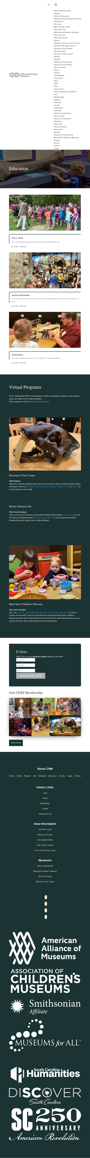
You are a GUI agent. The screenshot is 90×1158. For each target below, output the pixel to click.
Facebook (30, 487)
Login (69, 776)
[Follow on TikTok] (46, 917)
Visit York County (45, 829)
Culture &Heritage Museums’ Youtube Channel (52, 487)
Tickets (78, 776)
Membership (45, 803)
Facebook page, (69, 515)
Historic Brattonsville (45, 866)
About (19, 776)
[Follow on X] (46, 904)
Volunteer (42, 776)
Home (11, 776)
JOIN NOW (16, 743)
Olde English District (45, 840)
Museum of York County (45, 882)
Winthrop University (44, 835)
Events (62, 776)
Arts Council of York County (45, 850)
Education (53, 776)
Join (34, 776)
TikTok (75, 487)
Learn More (19, 247)
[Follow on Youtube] (46, 910)
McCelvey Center (45, 876)
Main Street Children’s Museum (45, 871)
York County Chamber (45, 845)
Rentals (27, 776)
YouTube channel (40, 518)
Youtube (45, 809)
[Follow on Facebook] (46, 897)
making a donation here (39, 402)
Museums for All (45, 814)
